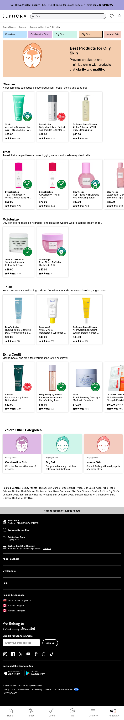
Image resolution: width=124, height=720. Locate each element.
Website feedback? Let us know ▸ (62, 510)
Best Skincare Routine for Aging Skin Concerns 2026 (46, 494)
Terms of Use (23, 689)
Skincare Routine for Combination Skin (94, 494)
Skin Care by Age (92, 487)
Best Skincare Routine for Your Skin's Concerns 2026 (48, 491)
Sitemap (48, 689)
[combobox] (68, 16)
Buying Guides (9, 26)
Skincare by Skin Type (39, 26)
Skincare (22, 26)
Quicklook (10, 107)
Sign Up (50, 642)
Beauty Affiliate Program (34, 487)
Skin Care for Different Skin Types (65, 487)
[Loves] (112, 16)
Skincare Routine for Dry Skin (18, 497)
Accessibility (36, 689)
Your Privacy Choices (64, 689)
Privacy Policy (9, 689)
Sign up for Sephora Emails (18, 635)
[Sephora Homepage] (14, 16)
